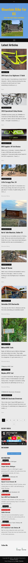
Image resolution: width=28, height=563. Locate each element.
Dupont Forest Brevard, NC (8, 482)
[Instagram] (18, 550)
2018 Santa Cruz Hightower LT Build (13, 75)
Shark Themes (19, 561)
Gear (2, 89)
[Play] (3, 443)
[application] (14, 438)
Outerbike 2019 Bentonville (10, 304)
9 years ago (5, 506)
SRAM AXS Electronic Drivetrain (11, 399)
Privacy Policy (14, 559)
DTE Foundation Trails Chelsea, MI (10, 527)
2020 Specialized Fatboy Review (11, 111)
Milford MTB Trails (7, 348)
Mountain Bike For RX (14, 11)
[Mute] (22, 443)
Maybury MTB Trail (7, 373)
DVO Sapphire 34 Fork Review (11, 147)
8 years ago (5, 460)
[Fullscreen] (24, 443)
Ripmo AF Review (6, 268)
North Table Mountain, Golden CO (12, 232)
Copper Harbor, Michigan (8, 466)
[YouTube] (24, 550)
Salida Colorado (5, 512)
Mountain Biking (5, 196)
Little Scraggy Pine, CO (9, 182)
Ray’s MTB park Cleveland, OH (9, 497)
